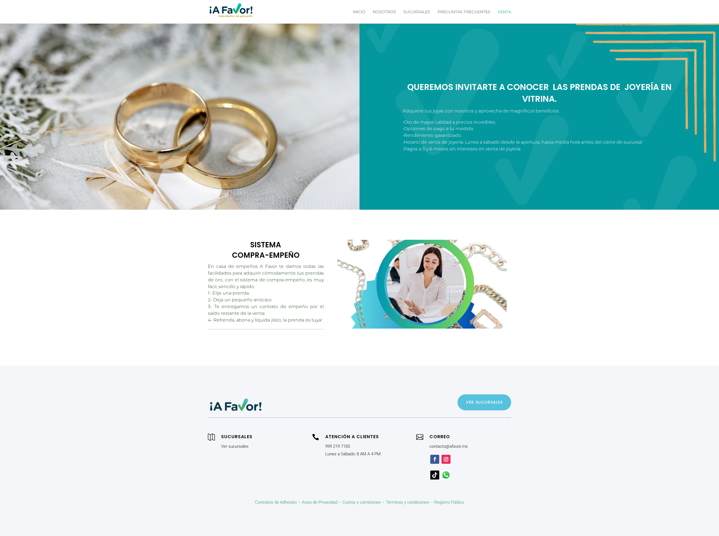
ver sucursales (484, 402)
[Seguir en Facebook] (434, 459)
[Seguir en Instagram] (446, 459)
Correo (439, 436)
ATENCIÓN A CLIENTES (352, 436)
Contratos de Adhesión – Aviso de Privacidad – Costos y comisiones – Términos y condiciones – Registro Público (359, 502)
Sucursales (416, 12)
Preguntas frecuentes (464, 12)
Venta (504, 12)
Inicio (359, 12)
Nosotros (384, 12)
